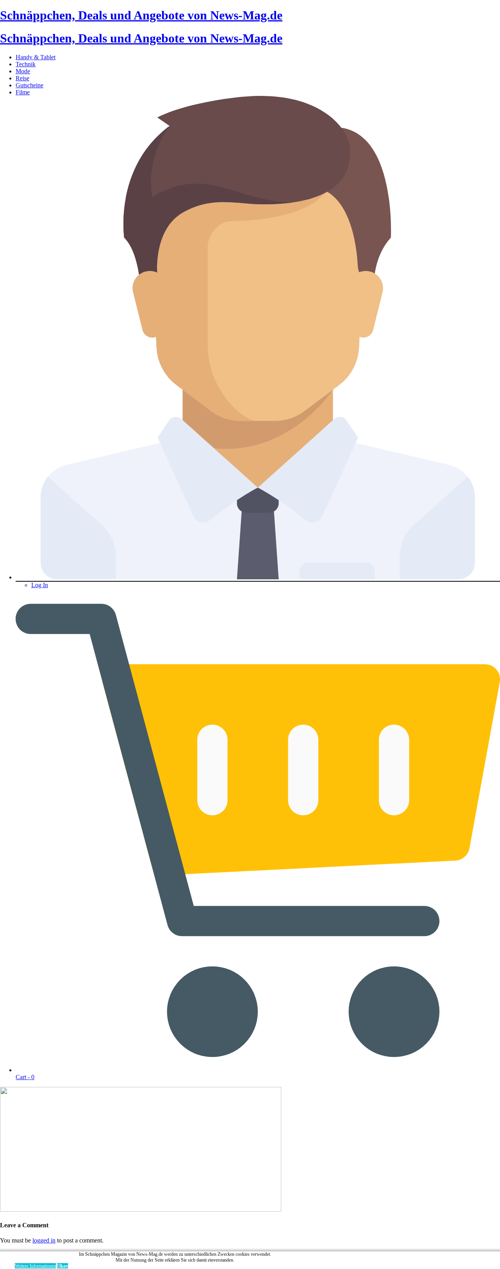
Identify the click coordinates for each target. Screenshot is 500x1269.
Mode (23, 71)
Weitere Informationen (35, 1266)
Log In (39, 585)
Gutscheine (29, 85)
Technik (26, 64)
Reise (22, 78)
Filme (23, 92)
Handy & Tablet (35, 57)
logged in (43, 1240)
